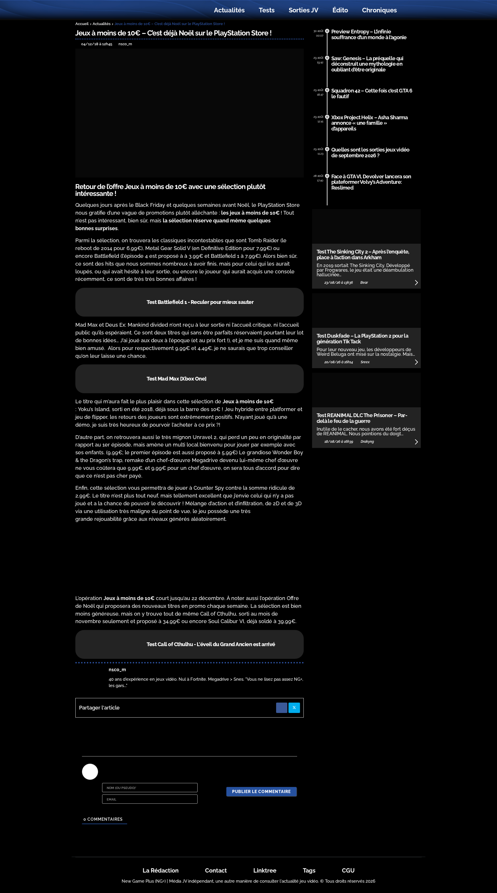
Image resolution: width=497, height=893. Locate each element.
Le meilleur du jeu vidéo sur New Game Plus (107, 10)
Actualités (229, 10)
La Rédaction (161, 870)
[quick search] (410, 10)
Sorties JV (303, 10)
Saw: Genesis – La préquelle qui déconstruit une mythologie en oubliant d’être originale (367, 64)
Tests (267, 10)
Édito (340, 10)
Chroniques (379, 10)
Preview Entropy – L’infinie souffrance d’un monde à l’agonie (369, 34)
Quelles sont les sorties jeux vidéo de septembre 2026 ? (370, 152)
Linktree (264, 870)
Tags (309, 870)
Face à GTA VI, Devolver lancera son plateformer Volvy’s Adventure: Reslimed (371, 182)
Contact (216, 870)
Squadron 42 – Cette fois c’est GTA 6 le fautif (371, 93)
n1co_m (117, 669)
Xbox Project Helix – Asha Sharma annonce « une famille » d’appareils (369, 123)
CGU (348, 870)
